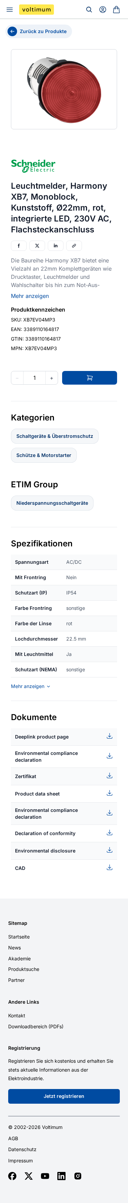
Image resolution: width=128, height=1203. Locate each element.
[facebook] (12, 1176)
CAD (20, 868)
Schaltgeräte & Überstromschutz (54, 436)
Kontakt (16, 1015)
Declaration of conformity (45, 833)
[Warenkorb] (116, 9)
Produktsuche (23, 969)
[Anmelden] (103, 9)
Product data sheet (37, 794)
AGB (13, 1138)
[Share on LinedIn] (55, 246)
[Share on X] (37, 246)
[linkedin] (61, 1176)
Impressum (20, 1160)
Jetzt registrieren (64, 1096)
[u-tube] (45, 1176)
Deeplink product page (42, 737)
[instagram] (78, 1176)
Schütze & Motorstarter (43, 455)
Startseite (19, 937)
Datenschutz (22, 1149)
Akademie (19, 958)
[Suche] (89, 9)
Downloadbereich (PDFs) (35, 1026)
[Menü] (9, 9)
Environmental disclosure (45, 851)
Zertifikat (25, 776)
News (14, 947)
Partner (16, 980)
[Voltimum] (36, 9)
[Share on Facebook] (19, 246)
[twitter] (29, 1176)
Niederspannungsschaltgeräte (52, 503)
